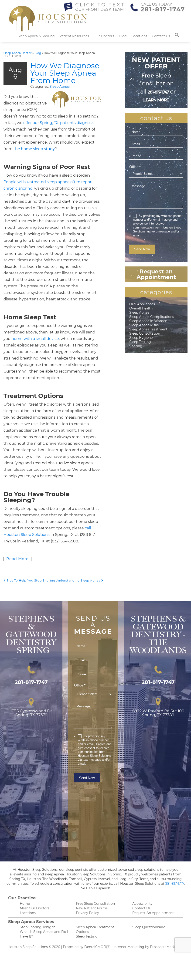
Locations (139, 36)
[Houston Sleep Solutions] (48, 21)
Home (25, 903)
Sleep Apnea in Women (148, 321)
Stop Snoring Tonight (37, 927)
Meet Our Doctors (34, 908)
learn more (156, 100)
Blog (123, 36)
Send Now (142, 249)
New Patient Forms (92, 908)
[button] (177, 36)
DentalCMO (94, 947)
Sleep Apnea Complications (151, 317)
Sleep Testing (140, 342)
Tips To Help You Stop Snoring (30, 580)
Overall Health (141, 308)
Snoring (135, 346)
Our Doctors (104, 36)
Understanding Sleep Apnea (78, 580)
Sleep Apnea (60, 86)
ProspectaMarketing (166, 947)
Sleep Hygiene (141, 338)
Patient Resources (74, 36)
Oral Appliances (142, 304)
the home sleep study (34, 149)
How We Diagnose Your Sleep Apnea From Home (64, 73)
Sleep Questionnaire (148, 927)
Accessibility (142, 903)
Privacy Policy (87, 913)
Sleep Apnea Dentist (17, 53)
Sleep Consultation (144, 333)
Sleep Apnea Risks (144, 325)
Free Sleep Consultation (95, 903)
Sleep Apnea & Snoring (36, 36)
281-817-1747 (163, 9)
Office (135, 167)
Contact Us (161, 36)
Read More (17, 559)
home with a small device (35, 338)
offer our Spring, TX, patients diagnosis (58, 123)
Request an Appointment (156, 274)
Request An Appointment (153, 913)
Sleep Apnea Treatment (148, 329)
